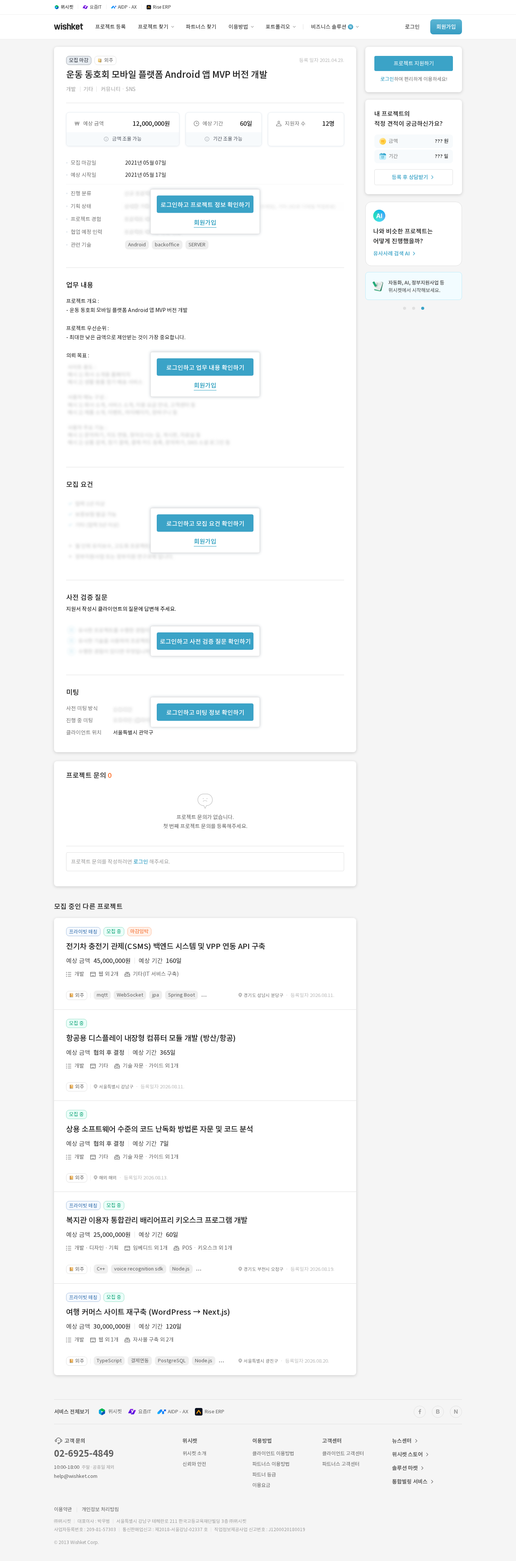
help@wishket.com (75, 1476)
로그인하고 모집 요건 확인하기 (205, 523)
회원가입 (205, 222)
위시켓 (115, 1411)
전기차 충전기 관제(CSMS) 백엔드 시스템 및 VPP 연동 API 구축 (165, 946)
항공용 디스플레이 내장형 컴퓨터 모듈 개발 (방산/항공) (151, 1038)
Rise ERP (214, 1411)
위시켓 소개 (194, 1453)
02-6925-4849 (84, 1453)
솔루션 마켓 (405, 1468)
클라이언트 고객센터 (343, 1453)
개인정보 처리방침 (100, 1509)
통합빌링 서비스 (410, 1481)
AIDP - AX (178, 1411)
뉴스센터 (402, 1440)
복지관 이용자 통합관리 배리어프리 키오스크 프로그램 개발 (156, 1220)
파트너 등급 (264, 1474)
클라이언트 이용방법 (273, 1453)
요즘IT (144, 1411)
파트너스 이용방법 (271, 1464)
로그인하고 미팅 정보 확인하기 (205, 712)
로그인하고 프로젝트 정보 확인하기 (205, 204)
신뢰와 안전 (194, 1464)
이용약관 (63, 1509)
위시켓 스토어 (407, 1454)
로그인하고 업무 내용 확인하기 (205, 367)
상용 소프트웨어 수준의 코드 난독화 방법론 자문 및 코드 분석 (159, 1129)
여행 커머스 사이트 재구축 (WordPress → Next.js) (148, 1312)
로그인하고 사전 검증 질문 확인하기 (205, 641)
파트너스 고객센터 (341, 1464)
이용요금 (261, 1485)
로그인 (140, 861)
